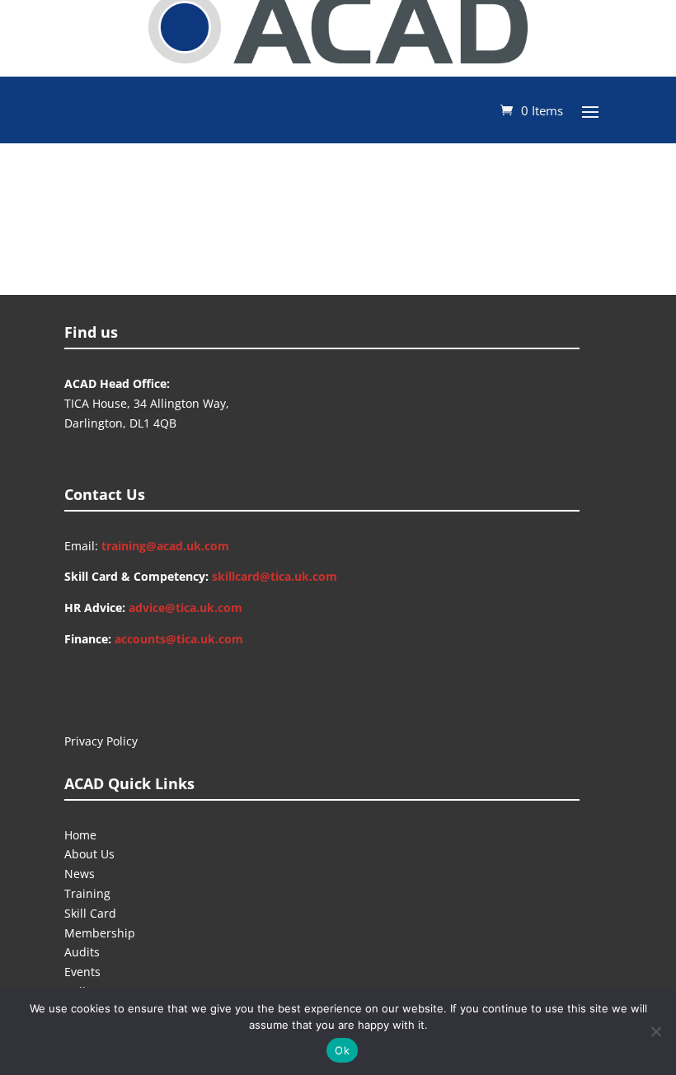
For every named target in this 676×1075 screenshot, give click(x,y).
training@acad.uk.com (165, 546)
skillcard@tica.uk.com (274, 576)
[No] (655, 1031)
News (79, 873)
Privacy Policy (101, 741)
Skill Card (90, 913)
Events (82, 971)
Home (80, 835)
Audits (82, 952)
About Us (89, 854)
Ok (342, 1050)
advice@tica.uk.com (185, 607)
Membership (99, 933)
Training (87, 893)
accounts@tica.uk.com (179, 639)
